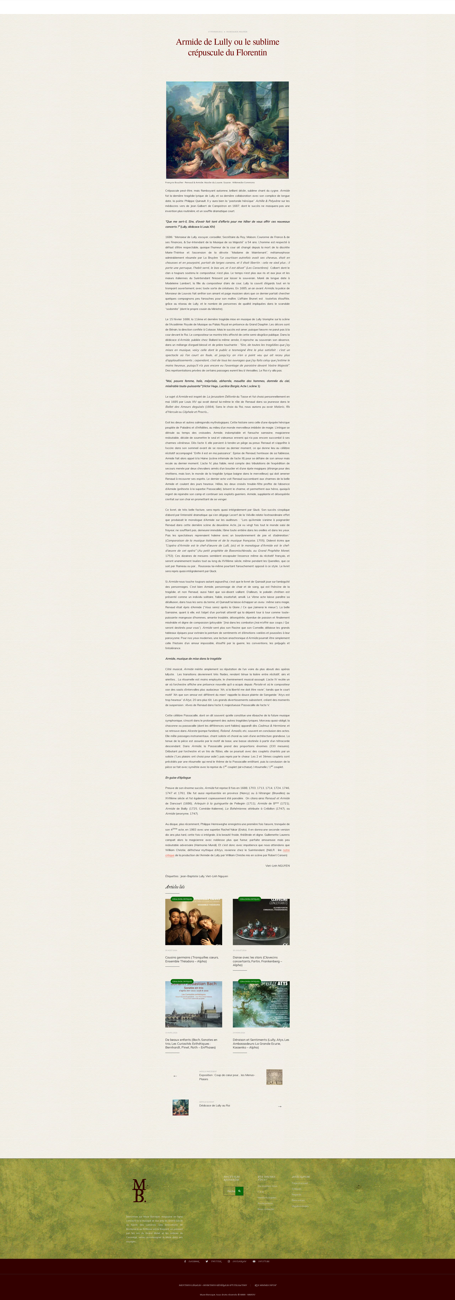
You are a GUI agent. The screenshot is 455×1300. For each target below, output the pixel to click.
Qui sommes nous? (265, 1285)
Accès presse (265, 1203)
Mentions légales (267, 1197)
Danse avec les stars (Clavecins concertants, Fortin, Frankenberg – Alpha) (257, 961)
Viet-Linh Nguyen (217, 876)
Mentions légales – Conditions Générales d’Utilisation (213, 1285)
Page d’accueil (300, 1183)
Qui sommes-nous (267, 1186)
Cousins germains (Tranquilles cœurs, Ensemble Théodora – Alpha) (191, 959)
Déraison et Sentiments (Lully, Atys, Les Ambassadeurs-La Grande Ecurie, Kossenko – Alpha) (261, 1043)
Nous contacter (266, 1209)
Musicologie (232, 32)
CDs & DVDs (177, 899)
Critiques (187, 899)
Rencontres (298, 1200)
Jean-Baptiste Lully (192, 876)
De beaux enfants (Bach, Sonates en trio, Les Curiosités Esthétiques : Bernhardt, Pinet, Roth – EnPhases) (191, 1043)
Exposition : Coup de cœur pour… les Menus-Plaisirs (227, 1075)
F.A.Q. (261, 1191)
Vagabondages (300, 1206)
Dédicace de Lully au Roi (214, 1104)
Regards (243, 32)
